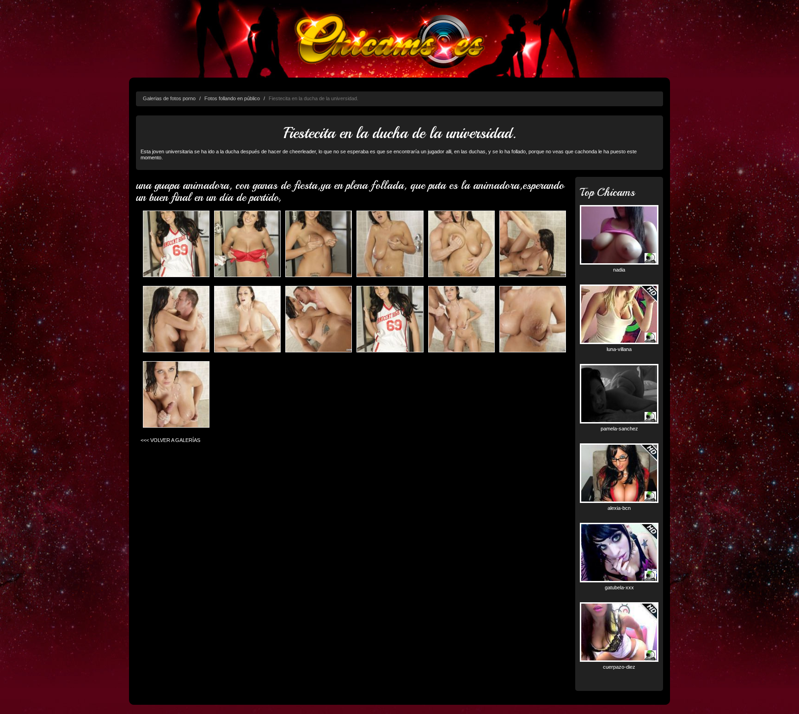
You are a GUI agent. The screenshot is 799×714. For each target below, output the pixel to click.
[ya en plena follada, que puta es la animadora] (247, 319)
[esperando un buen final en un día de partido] (176, 395)
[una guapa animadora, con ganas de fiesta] (176, 244)
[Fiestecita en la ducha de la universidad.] (247, 244)
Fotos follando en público (232, 98)
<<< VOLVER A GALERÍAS (170, 440)
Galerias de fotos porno (169, 98)
